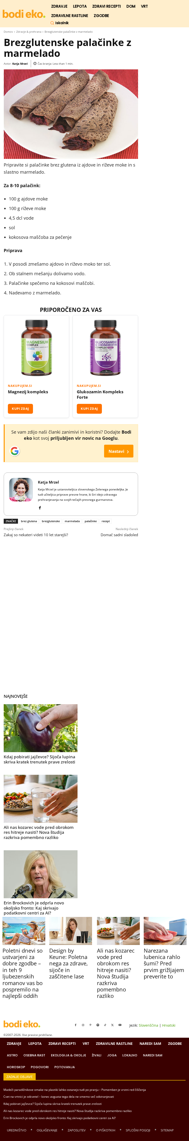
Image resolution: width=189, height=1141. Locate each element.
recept (106, 521)
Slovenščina (148, 1025)
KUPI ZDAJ (20, 408)
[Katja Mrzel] (21, 494)
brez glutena (29, 521)
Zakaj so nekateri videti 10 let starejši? (36, 534)
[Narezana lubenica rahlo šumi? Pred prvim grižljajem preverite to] (165, 931)
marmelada (72, 521)
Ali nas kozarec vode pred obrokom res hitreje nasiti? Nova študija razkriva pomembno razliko (39, 832)
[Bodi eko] (24, 13)
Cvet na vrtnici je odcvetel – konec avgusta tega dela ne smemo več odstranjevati (58, 1097)
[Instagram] (83, 1025)
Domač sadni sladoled (119, 534)
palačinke (91, 521)
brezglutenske (51, 521)
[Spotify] (97, 1025)
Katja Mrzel (20, 63)
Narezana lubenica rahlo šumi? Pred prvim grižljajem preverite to (164, 963)
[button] (59, 23)
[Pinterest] (90, 1025)
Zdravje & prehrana (28, 31)
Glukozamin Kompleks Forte (100, 394)
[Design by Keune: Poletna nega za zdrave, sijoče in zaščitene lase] (70, 931)
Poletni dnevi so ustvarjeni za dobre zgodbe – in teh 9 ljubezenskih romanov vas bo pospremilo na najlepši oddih (22, 973)
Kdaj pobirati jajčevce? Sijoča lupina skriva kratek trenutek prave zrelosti (39, 759)
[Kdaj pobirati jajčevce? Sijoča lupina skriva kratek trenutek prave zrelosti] (41, 728)
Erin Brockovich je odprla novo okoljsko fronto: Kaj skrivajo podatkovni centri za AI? (34, 908)
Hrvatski (168, 1025)
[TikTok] (105, 1025)
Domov (8, 31)
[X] (112, 1025)
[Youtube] (120, 1025)
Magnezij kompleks (28, 392)
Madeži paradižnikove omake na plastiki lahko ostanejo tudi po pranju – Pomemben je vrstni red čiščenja (74, 1090)
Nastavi (119, 451)
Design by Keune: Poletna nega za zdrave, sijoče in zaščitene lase (68, 963)
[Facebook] (40, 507)
